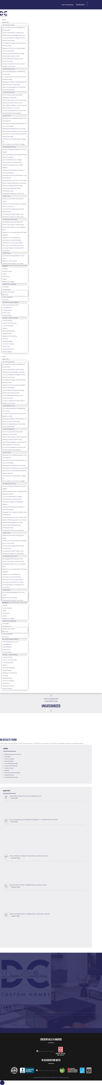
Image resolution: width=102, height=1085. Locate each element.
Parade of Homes (7, 271)
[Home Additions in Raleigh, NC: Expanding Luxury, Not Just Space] (6, 869)
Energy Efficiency (7, 333)
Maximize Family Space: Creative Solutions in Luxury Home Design (15, 125)
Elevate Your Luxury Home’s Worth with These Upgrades (14, 234)
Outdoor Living (6, 196)
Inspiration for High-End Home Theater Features (13, 166)
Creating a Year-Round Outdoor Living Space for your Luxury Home (14, 205)
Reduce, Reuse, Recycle (9, 331)
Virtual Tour (6, 300)
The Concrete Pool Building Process (12, 188)
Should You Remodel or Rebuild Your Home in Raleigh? (14, 151)
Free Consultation (67, 5)
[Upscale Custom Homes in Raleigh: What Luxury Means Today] (6, 898)
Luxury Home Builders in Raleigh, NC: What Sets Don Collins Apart (14, 39)
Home (4, 20)
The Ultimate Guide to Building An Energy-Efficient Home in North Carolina (14, 55)
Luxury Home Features (8, 92)
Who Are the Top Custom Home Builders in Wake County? (14, 29)
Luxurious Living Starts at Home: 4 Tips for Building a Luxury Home (14, 65)
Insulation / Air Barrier (8, 344)
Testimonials (6, 276)
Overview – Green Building (9, 318)
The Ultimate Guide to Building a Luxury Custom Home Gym (13, 60)
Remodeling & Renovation (9, 147)
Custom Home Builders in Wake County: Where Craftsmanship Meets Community (14, 34)
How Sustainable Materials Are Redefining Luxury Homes (14, 73)
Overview (5, 268)
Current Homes (7, 289)
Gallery (4, 274)
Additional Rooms (7, 315)
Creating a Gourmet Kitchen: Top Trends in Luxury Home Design (14, 171)
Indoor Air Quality (7, 351)
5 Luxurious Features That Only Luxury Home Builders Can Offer (14, 78)
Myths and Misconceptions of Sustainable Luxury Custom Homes (14, 88)
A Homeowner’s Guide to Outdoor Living (13, 214)
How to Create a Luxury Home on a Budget (14, 144)
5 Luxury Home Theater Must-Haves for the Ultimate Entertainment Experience (14, 112)
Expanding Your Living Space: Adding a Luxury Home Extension (15, 119)
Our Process (6, 287)
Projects (7, 770)
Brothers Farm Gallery (8, 281)
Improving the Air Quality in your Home (13, 263)
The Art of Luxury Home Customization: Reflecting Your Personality (13, 96)
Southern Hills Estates (8, 292)
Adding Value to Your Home (10, 219)
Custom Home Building (9, 284)
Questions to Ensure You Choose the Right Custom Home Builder (14, 49)
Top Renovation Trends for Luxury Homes (13, 193)
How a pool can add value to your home (13, 245)
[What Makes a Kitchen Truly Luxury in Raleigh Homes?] (6, 807)
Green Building (6, 253)
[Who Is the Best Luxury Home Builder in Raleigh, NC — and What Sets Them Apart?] (6, 837)
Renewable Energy (7, 341)
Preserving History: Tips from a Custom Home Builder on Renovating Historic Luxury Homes (15, 182)
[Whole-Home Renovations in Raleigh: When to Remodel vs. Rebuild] (6, 927)
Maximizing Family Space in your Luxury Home (15, 131)
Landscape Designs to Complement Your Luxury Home (13, 249)
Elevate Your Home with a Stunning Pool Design (13, 200)
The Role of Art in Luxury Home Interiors (13, 243)
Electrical (5, 328)
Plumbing (5, 338)
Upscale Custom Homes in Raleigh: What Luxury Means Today (28, 885)
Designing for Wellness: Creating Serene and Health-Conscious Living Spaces (14, 83)
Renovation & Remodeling (12, 773)
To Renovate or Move (8, 191)
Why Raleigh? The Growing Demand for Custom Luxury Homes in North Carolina (13, 223)
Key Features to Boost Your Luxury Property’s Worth (14, 228)
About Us (4, 266)
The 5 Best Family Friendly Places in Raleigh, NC (14, 140)
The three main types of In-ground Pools (13, 217)
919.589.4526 (80, 5)
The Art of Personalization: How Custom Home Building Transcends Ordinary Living (15, 101)
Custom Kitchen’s (7, 310)
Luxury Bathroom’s (7, 307)
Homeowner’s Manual (8, 349)
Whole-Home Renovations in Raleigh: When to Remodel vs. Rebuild (15, 156)
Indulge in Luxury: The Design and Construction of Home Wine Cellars (12, 239)
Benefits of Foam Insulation (10, 261)
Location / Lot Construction (10, 323)
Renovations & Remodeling (10, 302)
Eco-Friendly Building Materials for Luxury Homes (14, 257)
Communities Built (7, 297)
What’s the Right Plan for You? (11, 305)
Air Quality (8, 756)
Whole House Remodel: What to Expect (13, 186)
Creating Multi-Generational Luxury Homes (14, 128)
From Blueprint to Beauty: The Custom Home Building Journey (14, 44)
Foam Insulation (9, 759)
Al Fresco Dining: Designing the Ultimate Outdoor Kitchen (13, 210)
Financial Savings (7, 320)
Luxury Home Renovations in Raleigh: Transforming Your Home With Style (12, 161)
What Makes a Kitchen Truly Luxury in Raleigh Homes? (25, 796)
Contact (5, 279)
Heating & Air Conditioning (10, 336)
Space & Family (7, 115)
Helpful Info (5, 22)
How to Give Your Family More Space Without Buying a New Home (14, 135)
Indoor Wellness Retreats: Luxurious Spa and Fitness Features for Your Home (14, 107)
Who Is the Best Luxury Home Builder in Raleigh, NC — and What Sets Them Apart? (34, 820)
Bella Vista (5, 294)
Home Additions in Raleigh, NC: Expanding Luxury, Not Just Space (29, 856)
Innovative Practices (8, 326)
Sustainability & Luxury (9, 69)
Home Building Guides (8, 25)
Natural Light (6, 346)
